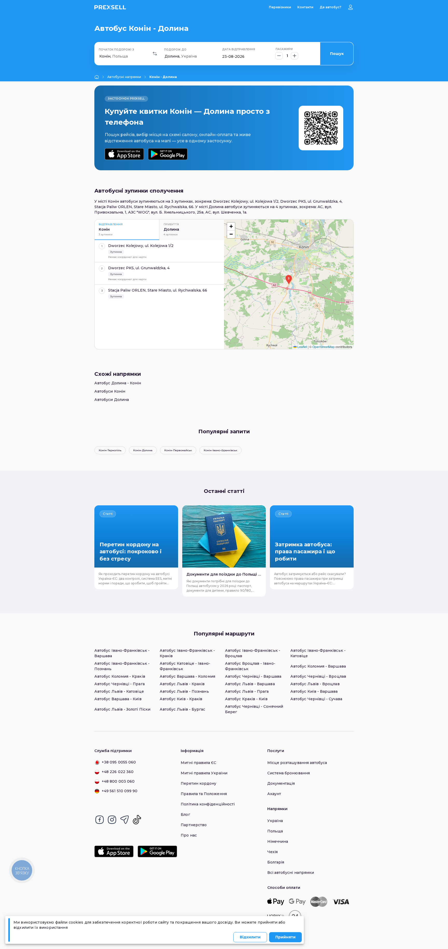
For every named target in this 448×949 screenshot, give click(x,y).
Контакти (305, 7)
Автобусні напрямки (124, 77)
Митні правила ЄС (198, 762)
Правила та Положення (204, 793)
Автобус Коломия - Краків (119, 676)
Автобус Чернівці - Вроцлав (318, 676)
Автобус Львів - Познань (184, 691)
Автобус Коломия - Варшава (318, 666)
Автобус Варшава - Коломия (187, 676)
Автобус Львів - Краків (182, 684)
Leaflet (302, 346)
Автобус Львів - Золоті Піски (122, 709)
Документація (281, 783)
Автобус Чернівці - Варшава (253, 676)
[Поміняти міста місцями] (155, 53)
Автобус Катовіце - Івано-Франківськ (185, 666)
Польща (275, 831)
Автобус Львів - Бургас (182, 709)
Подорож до (175, 49)
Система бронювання (288, 773)
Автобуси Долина (111, 399)
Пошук (337, 53)
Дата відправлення (238, 49)
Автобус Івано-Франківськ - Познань (122, 666)
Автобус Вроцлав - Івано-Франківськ (250, 666)
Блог (185, 814)
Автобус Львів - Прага (247, 691)
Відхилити (250, 937)
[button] (288, 279)
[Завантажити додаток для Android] (167, 154)
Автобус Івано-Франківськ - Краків (187, 653)
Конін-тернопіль (110, 450)
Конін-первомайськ (178, 450)
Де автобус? (330, 7)
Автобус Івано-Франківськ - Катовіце (318, 653)
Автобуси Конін (109, 391)
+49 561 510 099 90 (119, 791)
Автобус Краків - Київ (246, 699)
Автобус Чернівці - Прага (119, 684)
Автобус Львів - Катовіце (119, 691)
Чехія (272, 851)
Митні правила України (204, 773)
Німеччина (277, 841)
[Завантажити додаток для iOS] (124, 154)
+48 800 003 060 (118, 781)
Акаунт (274, 793)
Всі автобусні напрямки (290, 872)
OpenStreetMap (323, 346)
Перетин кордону (198, 783)
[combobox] (99, 56)
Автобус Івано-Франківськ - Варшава (122, 653)
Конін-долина (142, 450)
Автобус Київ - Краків (181, 699)
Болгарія (275, 862)
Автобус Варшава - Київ (118, 699)
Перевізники (280, 7)
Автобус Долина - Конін (117, 383)
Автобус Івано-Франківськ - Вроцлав (252, 653)
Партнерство (194, 825)
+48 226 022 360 (118, 771)
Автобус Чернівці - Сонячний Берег (254, 709)
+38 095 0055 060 (119, 762)
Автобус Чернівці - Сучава (316, 699)
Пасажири (284, 49)
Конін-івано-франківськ (220, 450)
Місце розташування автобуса (297, 762)
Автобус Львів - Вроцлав (315, 684)
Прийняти (285, 937)
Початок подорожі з (116, 49)
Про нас (189, 835)
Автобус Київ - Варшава (314, 691)
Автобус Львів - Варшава (250, 684)
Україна (275, 820)
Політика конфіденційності (208, 804)
